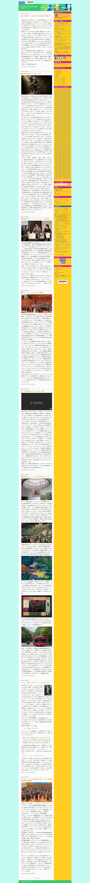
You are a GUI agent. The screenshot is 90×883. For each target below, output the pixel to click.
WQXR (57, 274)
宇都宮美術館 (28, 501)
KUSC (57, 271)
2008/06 (65, 154)
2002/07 (61, 176)
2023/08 (57, 99)
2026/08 (57, 88)
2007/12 (57, 157)
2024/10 (65, 94)
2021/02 (65, 108)
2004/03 (61, 170)
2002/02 (65, 178)
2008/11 (61, 153)
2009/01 (68, 152)
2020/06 (65, 110)
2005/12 (57, 164)
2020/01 (68, 111)
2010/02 (65, 148)
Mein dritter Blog (60, 226)
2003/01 (68, 174)
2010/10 (65, 146)
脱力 (57, 76)
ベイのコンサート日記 (61, 209)
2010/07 (61, 147)
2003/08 (57, 173)
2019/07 (61, 114)
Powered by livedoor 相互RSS (61, 251)
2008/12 (57, 153)
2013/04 (57, 137)
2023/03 (61, 101)
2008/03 (61, 156)
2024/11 (61, 94)
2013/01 (68, 137)
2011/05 (68, 143)
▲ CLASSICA (24, 881)
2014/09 (68, 131)
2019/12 (57, 113)
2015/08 (57, 129)
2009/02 (65, 152)
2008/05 (68, 154)
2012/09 (68, 138)
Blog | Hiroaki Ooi (59, 240)
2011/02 (64, 145)
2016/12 (57, 124)
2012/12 (57, 138)
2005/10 (65, 164)
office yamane (59, 220)
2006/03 (61, 163)
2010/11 (61, 146)
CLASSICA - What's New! (29, 6)
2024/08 (57, 96)
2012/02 (65, 141)
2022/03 (61, 104)
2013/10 (65, 135)
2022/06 (65, 103)
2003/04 (57, 174)
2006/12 (57, 160)
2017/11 (61, 120)
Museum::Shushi (59, 241)
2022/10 (65, 102)
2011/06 (64, 143)
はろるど (58, 238)
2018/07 (61, 118)
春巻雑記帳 (58, 216)
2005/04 (57, 167)
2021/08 (57, 107)
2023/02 (65, 101)
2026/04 (57, 89)
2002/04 (57, 178)
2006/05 (68, 162)
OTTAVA (58, 267)
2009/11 (61, 149)
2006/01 (68, 163)
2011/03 (61, 145)
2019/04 (57, 115)
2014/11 (61, 131)
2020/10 (65, 109)
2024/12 (57, 94)
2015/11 (61, 127)
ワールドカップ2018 (60, 80)
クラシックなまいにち (61, 211)
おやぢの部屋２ (59, 215)
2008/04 (57, 156)
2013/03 (61, 137)
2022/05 (68, 103)
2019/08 (57, 114)
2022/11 (61, 102)
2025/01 (68, 93)
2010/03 (61, 148)
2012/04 (57, 141)
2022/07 (61, 103)
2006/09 (68, 160)
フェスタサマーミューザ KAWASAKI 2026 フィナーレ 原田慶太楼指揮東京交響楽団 (62, 43)
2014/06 (65, 132)
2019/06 (65, 114)
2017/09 (68, 120)
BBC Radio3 (58, 269)
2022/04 (57, 104)
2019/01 (68, 115)
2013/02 (65, 137)
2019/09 (68, 113)
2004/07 (61, 169)
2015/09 (68, 127)
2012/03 (61, 141)
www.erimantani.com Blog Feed (62, 244)
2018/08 (57, 118)
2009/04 (57, 152)
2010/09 (68, 146)
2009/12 (57, 149)
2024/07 (61, 96)
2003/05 (68, 173)
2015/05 (68, 129)
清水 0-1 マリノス (35, 417)
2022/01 (68, 104)
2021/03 (61, 108)
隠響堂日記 (58, 237)
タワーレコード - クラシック (62, 200)
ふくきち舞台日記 (60, 217)
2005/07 (61, 165)
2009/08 (57, 151)
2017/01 (68, 123)
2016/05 (68, 125)
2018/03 (61, 119)
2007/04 (57, 159)
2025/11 (61, 91)
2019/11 (61, 113)
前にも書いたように (37, 123)
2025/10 (65, 91)
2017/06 (65, 121)
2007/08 (57, 158)
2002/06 (65, 176)
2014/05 (68, 132)
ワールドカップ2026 (60, 77)
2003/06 (65, 173)
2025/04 (57, 93)
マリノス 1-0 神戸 (25, 47)
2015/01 (68, 130)
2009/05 (68, 151)
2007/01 (68, 159)
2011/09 (68, 142)
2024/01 (68, 97)
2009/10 (65, 149)
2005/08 (57, 165)
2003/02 (65, 174)
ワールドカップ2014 (60, 82)
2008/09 (68, 153)
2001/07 (56, 179)
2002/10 (65, 175)
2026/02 (65, 89)
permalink (33, 66)
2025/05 (68, 92)
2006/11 (61, 160)
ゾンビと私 (58, 69)
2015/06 (65, 129)
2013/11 (61, 135)
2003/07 (61, 173)
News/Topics (58, 71)
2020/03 (61, 111)
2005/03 (61, 167)
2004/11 (61, 168)
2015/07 (61, 129)
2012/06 (65, 140)
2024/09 (68, 94)
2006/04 (57, 163)
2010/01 (68, 148)
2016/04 (57, 126)
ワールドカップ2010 (60, 84)
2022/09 (68, 102)
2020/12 (57, 109)
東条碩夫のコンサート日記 (61, 228)
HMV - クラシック (60, 201)
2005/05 (68, 165)
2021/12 (57, 105)
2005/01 (68, 167)
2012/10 (65, 138)
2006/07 (61, 162)
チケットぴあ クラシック (61, 198)
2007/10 (65, 157)
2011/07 (61, 143)
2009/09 (68, 149)
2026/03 (61, 89)
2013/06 (65, 136)
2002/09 (68, 175)
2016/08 (57, 125)
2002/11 (61, 175)
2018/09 (68, 116)
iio (21, 66)
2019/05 (68, 114)
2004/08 (57, 169)
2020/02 (65, 111)
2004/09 (68, 168)
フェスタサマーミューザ (39, 803)
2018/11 (61, 116)
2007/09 (68, 157)
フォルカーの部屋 (60, 214)
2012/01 (68, 141)
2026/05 (68, 88)
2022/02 (65, 104)
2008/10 (65, 153)
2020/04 (57, 111)
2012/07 (61, 140)
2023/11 (61, 98)
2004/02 (65, 170)
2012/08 (57, 140)
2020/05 (68, 110)
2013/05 (68, 136)
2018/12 (57, 116)
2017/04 (57, 123)
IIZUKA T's (58, 236)
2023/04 (57, 101)
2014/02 (65, 133)
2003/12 (57, 171)
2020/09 (68, 109)
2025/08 (57, 92)
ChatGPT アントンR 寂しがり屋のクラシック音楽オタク (64, 15)
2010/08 (57, 147)
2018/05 (68, 118)
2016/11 (61, 124)
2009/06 (65, 151)
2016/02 (65, 126)
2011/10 (64, 142)
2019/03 (61, 115)
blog (31, 881)
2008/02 (65, 156)
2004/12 (57, 168)
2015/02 (65, 130)
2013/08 (57, 136)
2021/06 (65, 107)
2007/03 (61, 159)
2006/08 (57, 162)
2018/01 (68, 119)
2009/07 (61, 151)
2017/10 (65, 120)
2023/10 (65, 98)
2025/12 (57, 91)
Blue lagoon (58, 219)
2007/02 (65, 159)
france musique (59, 272)
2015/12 (57, 127)
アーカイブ (36, 878)
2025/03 (61, 93)
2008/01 (68, 156)
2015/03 (61, 130)
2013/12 (57, 135)
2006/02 (65, 163)
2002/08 (57, 176)
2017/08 (57, 121)
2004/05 (68, 169)
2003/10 (65, 171)
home (28, 881)
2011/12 (57, 142)
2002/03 (61, 178)
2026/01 (68, 89)
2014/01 (68, 133)
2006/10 (65, 160)
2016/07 (61, 125)
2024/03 (61, 97)
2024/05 (68, 96)
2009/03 (61, 152)
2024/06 (65, 96)
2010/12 (57, 146)
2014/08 (57, 132)
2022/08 (57, 103)
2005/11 (61, 164)
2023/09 (68, 98)
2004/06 (65, 169)
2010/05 (68, 147)
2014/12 (57, 131)
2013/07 (61, 136)
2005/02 (65, 167)
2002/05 (68, 176)
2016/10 (65, 124)
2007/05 (68, 158)
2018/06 (65, 118)
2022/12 (57, 102)
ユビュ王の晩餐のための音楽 (62, 242)
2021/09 (68, 105)
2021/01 (68, 108)
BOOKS (57, 74)
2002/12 (57, 175)
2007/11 (61, 157)
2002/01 (68, 178)
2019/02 (65, 115)
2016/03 (61, 126)
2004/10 (65, 168)
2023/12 (57, 98)
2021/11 (61, 105)
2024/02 (65, 97)
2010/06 (65, 147)
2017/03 (61, 123)
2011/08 (57, 143)
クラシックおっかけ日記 (61, 223)
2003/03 (61, 174)
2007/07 (61, 158)
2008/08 (57, 154)
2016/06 (65, 125)
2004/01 (68, 170)
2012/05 (68, 140)
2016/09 (68, 124)
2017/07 (61, 121)
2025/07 (61, 92)
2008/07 (61, 154)
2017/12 (57, 120)
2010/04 (57, 148)
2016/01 (68, 126)
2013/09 (68, 135)
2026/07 (61, 88)
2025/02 (65, 93)
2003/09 (68, 171)
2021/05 (68, 107)
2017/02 (65, 123)
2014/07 (61, 132)
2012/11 (61, 138)
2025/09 (68, 91)
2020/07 (61, 110)
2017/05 (68, 121)
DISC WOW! (58, 72)
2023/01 (68, 101)
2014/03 (61, 133)
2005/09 (68, 164)
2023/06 (65, 99)
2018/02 (65, 119)
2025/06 (65, 92)
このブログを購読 (60, 254)
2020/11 (61, 109)
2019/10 (65, 113)
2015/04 (57, 130)
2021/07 (61, 107)
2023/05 (68, 99)
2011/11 (61, 142)
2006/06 (65, 162)
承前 (24, 685)
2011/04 (57, 145)
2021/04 (57, 108)
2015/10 (65, 127)
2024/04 (57, 97)
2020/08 (57, 110)
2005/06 (65, 165)
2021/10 (65, 105)
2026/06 (65, 88)
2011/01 (68, 145)
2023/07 (61, 99)
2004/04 (57, 170)
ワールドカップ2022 (60, 79)
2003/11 (61, 171)
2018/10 (65, 116)
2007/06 (65, 158)
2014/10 (65, 131)
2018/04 (57, 119)
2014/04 (57, 133)
